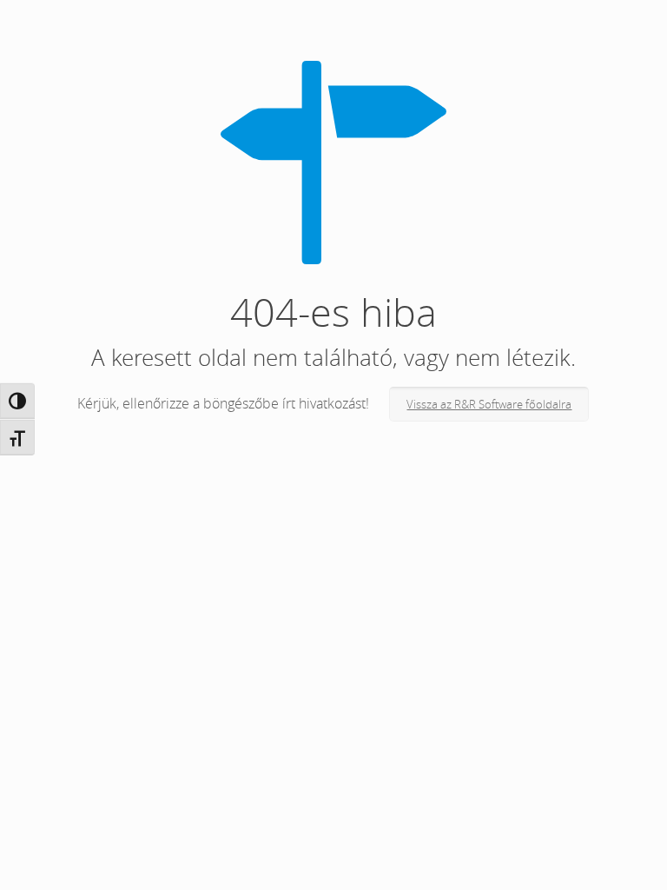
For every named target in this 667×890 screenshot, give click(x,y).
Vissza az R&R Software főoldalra (488, 404)
